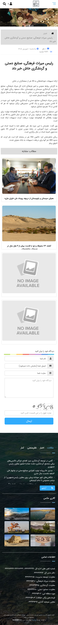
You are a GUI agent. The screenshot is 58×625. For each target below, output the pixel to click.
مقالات (50, 448)
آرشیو (44, 488)
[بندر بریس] (42, 514)
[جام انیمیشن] (42, 540)
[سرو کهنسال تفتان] (42, 527)
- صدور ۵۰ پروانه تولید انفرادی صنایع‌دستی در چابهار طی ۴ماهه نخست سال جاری (31, 462)
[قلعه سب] (16, 540)
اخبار (45, 33)
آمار (22, 448)
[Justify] (10, 4)
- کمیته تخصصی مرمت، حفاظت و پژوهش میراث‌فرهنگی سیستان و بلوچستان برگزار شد (31, 476)
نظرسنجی (32, 448)
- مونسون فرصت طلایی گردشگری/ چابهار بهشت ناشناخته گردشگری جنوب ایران (30, 483)
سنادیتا (34, 620)
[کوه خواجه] (16, 514)
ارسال (29, 421)
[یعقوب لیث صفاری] (16, 527)
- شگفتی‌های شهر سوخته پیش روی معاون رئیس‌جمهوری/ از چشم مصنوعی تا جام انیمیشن (29, 469)
